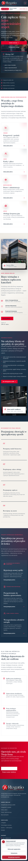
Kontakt (3, 830)
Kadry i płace (4, 809)
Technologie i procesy (6, 825)
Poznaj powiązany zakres (9, 579)
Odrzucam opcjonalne (14, 849)
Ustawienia (14, 853)
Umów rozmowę (13, 42)
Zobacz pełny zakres (8, 145)
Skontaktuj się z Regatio (9, 768)
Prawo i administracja (6, 812)
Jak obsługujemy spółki (8, 381)
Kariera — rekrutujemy (6, 827)
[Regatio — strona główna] (9, 3)
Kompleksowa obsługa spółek (8, 804)
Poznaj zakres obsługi (14, 47)
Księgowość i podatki (6, 807)
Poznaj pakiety (6, 318)
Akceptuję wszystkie (14, 857)
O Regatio (3, 822)
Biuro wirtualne (5, 814)
